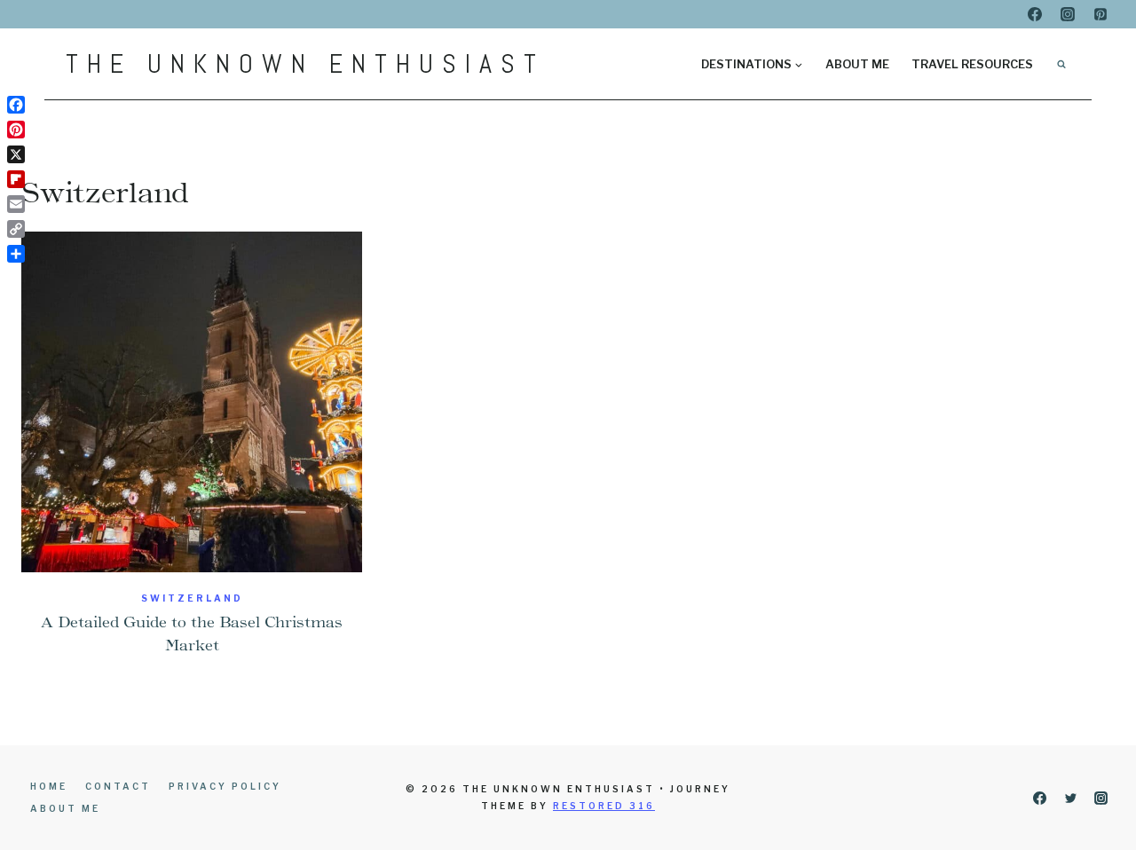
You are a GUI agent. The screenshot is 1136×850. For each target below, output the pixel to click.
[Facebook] (1035, 14)
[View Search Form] (1061, 64)
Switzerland (192, 598)
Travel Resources (972, 64)
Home (48, 786)
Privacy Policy (225, 786)
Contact (118, 786)
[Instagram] (1067, 14)
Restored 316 (604, 805)
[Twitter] (1070, 797)
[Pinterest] (1100, 14)
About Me (857, 64)
